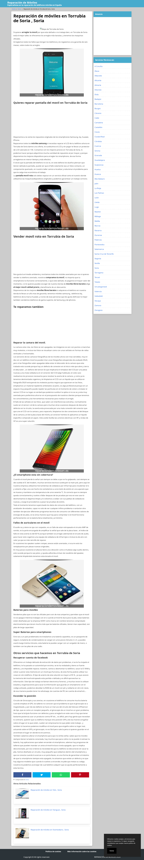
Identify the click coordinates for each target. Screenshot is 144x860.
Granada (98, 155)
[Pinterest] (80, 775)
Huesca (98, 174)
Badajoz (98, 99)
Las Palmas (99, 193)
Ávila (97, 94)
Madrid (97, 212)
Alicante (98, 80)
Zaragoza (98, 310)
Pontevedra (99, 244)
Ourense (98, 235)
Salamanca (99, 249)
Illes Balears (100, 179)
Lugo (97, 207)
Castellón (98, 127)
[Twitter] (42, 775)
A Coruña (98, 66)
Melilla (97, 221)
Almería (98, 85)
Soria (19, 9)
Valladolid (99, 296)
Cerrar (112, 851)
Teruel (97, 277)
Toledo (97, 282)
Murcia (97, 225)
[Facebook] (22, 775)
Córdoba (98, 141)
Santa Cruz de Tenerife (104, 254)
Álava (97, 71)
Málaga (98, 216)
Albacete (98, 75)
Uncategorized (101, 286)
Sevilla (97, 263)
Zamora (98, 305)
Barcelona (99, 104)
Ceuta (97, 132)
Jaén (96, 183)
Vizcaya (98, 301)
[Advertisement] (51, 120)
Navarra (98, 230)
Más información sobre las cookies (81, 851)
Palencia (98, 240)
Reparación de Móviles (22, 2)
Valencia (98, 291)
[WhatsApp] (61, 775)
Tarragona (99, 272)
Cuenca (98, 146)
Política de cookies (53, 851)
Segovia (98, 258)
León (97, 197)
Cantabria (99, 122)
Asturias (98, 90)
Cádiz (97, 118)
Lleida (97, 202)
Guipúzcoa (99, 165)
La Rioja (98, 188)
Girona (97, 151)
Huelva (98, 169)
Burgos (98, 108)
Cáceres (98, 113)
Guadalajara (100, 160)
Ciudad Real (100, 136)
